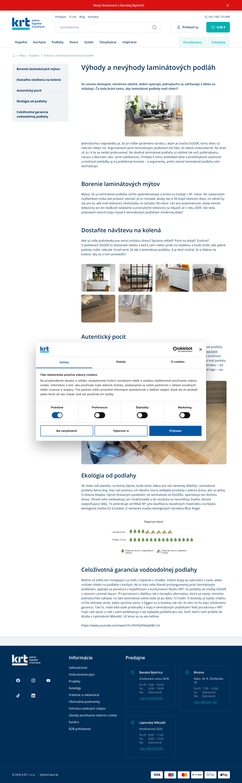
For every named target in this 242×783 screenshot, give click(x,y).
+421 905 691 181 (205, 702)
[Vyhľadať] (154, 27)
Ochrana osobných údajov (87, 708)
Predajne (60, 17)
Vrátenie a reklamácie (84, 695)
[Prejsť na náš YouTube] (48, 680)
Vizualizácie (108, 42)
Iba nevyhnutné (66, 430)
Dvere (74, 42)
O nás (72, 17)
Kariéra (74, 722)
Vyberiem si (121, 430)
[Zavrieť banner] (200, 349)
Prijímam (175, 430)
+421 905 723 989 (219, 17)
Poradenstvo (192, 42)
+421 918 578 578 (151, 698)
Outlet (89, 42)
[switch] (99, 415)
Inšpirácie (130, 42)
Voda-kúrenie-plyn (82, 674)
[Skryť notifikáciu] (227, 5)
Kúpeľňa (34, 55)
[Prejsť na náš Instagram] (33, 680)
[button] (218, 27)
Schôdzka (218, 42)
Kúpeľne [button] (21, 42)
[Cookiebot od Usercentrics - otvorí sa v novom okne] (175, 349)
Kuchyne (39, 42)
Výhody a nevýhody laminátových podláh (69, 55)
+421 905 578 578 (151, 749)
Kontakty (93, 17)
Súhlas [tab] (64, 362)
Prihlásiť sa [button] (190, 27)
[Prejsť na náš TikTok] (18, 696)
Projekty (74, 681)
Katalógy (75, 688)
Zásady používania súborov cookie (93, 715)
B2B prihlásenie (80, 729)
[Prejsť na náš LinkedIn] (33, 696)
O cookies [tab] (178, 361)
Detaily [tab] (121, 361)
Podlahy (58, 42)
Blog (82, 17)
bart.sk (54, 775)
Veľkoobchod (78, 668)
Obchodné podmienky (84, 702)
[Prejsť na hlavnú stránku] (28, 24)
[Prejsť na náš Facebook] (18, 680)
